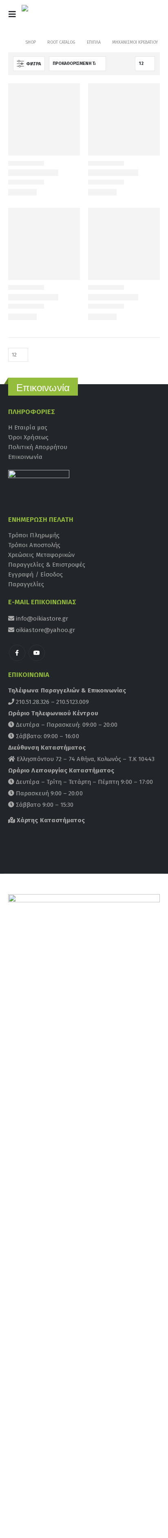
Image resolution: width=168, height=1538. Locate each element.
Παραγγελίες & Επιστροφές (47, 564)
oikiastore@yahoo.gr (44, 630)
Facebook (17, 653)
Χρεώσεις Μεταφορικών (41, 555)
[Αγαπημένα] (149, 16)
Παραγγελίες (26, 584)
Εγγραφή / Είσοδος (35, 574)
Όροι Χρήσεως (28, 437)
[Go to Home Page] (11, 42)
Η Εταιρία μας (27, 427)
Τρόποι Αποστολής (34, 545)
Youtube (37, 653)
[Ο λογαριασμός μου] (130, 16)
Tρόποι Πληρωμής (34, 535)
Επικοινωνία (25, 457)
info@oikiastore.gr (41, 618)
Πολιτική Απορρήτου (37, 447)
